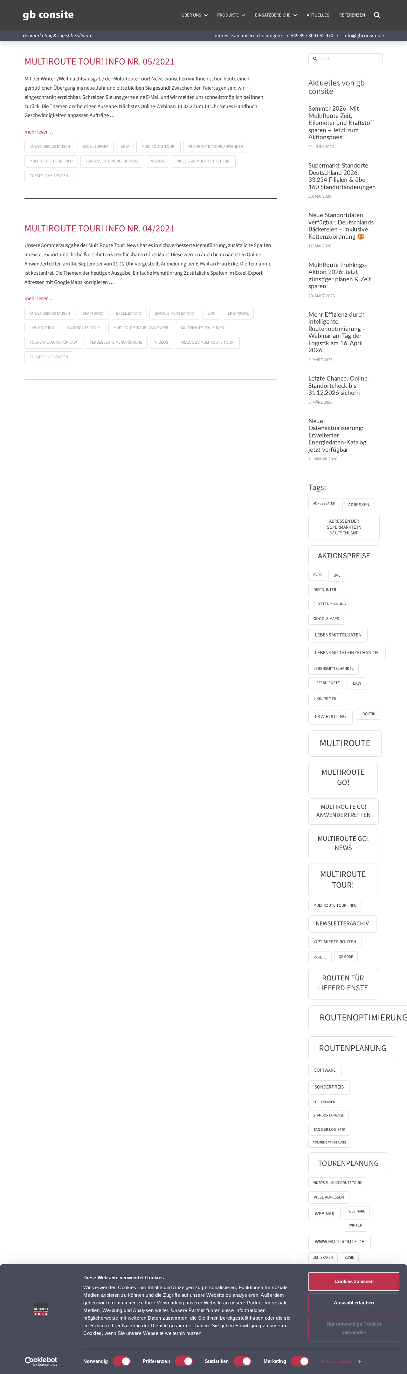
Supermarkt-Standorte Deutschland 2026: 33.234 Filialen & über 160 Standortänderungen (342, 176)
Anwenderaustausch (50, 146)
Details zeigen (336, 1361)
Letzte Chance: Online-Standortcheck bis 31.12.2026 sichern (339, 386)
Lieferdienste (327, 683)
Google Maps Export (175, 313)
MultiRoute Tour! (158, 146)
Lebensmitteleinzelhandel (347, 652)
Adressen (358, 504)
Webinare (356, 1211)
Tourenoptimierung (329, 1142)
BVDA (317, 575)
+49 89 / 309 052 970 (312, 35)
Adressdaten (324, 503)
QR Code (346, 956)
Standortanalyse (328, 1115)
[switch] (184, 1361)
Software (325, 1070)
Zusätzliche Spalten (49, 176)
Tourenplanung (348, 1163)
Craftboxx (93, 313)
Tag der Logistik (329, 1129)
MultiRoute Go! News (343, 843)
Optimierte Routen (335, 941)
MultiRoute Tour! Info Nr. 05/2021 (99, 61)
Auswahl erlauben (354, 1302)
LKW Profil (238, 313)
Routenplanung (353, 1048)
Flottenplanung (330, 604)
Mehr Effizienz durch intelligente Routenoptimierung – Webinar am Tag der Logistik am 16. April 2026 (337, 333)
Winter (355, 1225)
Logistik (368, 714)
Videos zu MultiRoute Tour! (204, 161)
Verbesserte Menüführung (112, 161)
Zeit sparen (323, 1257)
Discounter (325, 590)
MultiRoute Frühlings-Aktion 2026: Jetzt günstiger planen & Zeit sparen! (339, 276)
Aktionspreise (344, 555)
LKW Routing (42, 328)
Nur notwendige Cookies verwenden (354, 1328)
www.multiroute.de (339, 1242)
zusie (349, 1257)
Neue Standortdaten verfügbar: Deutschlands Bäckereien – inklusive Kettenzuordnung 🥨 (341, 226)
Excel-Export (95, 146)
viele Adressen (329, 1197)
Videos (157, 161)
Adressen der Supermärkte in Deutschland (344, 527)
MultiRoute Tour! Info (51, 161)
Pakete (320, 957)
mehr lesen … (39, 132)
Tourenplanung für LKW (53, 342)
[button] (377, 15)
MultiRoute (345, 743)
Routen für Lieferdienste (343, 983)
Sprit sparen (324, 1102)
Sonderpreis (329, 1086)
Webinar (325, 1213)
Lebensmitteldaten (338, 634)
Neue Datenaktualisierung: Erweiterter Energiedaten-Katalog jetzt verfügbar (337, 435)
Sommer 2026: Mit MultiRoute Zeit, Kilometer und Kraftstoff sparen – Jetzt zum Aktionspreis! (341, 123)
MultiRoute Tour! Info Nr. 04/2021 (99, 228)
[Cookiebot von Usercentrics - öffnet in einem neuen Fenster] (41, 1361)
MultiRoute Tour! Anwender (215, 146)
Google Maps (326, 619)
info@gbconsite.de (363, 35)
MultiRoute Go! (343, 777)
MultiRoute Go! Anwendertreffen (343, 811)
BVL (337, 575)
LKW (125, 146)
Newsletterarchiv (342, 923)
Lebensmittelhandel (334, 668)
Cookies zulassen (354, 1281)
